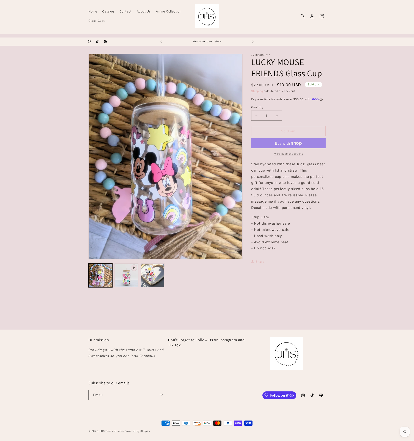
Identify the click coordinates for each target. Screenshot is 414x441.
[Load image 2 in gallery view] (153, 275)
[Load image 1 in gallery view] (100, 275)
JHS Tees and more (112, 431)
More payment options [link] (288, 153)
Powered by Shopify (137, 431)
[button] (302, 16)
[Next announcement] (253, 42)
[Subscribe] (161, 395)
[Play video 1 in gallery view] (126, 275)
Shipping (257, 91)
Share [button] (260, 261)
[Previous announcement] (161, 42)
